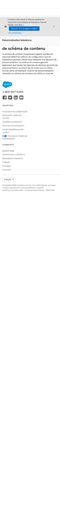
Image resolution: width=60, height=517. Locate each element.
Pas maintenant (15, 33)
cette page (28, 25)
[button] (9, 179)
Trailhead (6, 162)
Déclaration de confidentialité (14, 111)
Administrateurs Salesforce (13, 154)
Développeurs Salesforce (12, 158)
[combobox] (9, 179)
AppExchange (8, 151)
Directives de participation (13, 126)
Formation (6, 166)
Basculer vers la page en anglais (24, 28)
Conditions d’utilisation (12, 122)
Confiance (6, 170)
